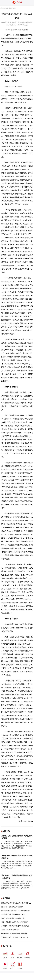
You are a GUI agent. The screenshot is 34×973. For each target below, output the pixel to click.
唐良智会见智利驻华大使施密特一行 (13, 918)
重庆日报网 (25, 30)
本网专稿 (6, 831)
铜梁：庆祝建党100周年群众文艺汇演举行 (14, 922)
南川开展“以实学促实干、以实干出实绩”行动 (15, 910)
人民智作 (20, 968)
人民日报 (5, 957)
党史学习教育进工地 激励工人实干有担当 (14, 937)
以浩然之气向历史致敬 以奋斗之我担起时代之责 (16, 903)
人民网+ (12, 957)
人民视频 (5, 968)
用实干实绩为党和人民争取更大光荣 (13, 914)
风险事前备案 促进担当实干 (10, 929)
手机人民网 (19, 957)
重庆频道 (8, 8)
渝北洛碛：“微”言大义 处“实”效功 (12, 907)
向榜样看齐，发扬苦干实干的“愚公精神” (14, 933)
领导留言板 (27, 957)
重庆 (14, 8)
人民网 (2, 8)
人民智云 (12, 968)
